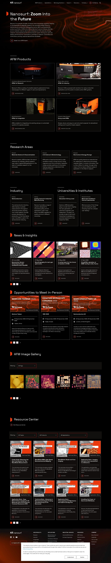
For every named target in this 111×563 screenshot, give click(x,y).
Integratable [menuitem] (36, 539)
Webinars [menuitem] (79, 539)
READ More (63, 475)
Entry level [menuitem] (35, 541)
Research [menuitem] (35, 535)
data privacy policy (28, 549)
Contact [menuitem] (93, 544)
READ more (86, 475)
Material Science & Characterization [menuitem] (52, 535)
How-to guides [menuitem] (80, 541)
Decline (82, 557)
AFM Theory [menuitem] (80, 535)
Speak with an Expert (19, 543)
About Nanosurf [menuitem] (94, 535)
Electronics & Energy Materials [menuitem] (52, 541)
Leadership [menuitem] (93, 537)
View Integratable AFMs (20, 128)
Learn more (48, 172)
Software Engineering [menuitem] (67, 537)
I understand (70, 557)
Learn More (17, 172)
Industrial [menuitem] (35, 537)
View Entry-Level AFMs (65, 128)
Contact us (95, 3)
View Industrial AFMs (65, 93)
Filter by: (12, 365)
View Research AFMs (19, 93)
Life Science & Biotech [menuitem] (53, 538)
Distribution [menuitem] (94, 541)
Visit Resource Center (19, 425)
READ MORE (17, 336)
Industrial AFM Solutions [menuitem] (68, 535)
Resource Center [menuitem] (81, 537)
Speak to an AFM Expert (21, 40)
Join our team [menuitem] (94, 539)
